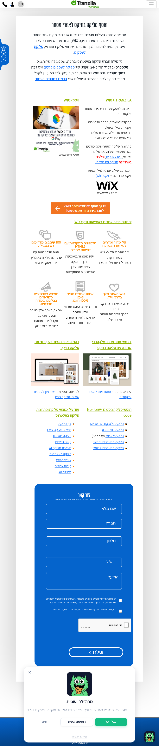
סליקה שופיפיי (114, 436)
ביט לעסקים (114, 157)
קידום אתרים (63, 466)
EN (21, 4)
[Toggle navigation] (151, 4)
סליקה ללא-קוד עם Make (107, 424)
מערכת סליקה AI (60, 448)
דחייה (45, 722)
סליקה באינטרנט (60, 454)
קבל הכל (111, 722)
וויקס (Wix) (103, 175)
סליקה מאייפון (62, 436)
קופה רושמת (63, 442)
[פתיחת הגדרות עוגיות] (149, 736)
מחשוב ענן (64, 472)
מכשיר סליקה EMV (59, 430)
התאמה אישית (77, 722)
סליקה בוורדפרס (113, 430)
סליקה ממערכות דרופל (108, 448)
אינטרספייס (63, 460)
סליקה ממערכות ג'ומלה (108, 442)
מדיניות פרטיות (79, 737)
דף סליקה (64, 424)
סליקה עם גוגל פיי (106, 162)
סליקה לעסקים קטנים (59, 67)
